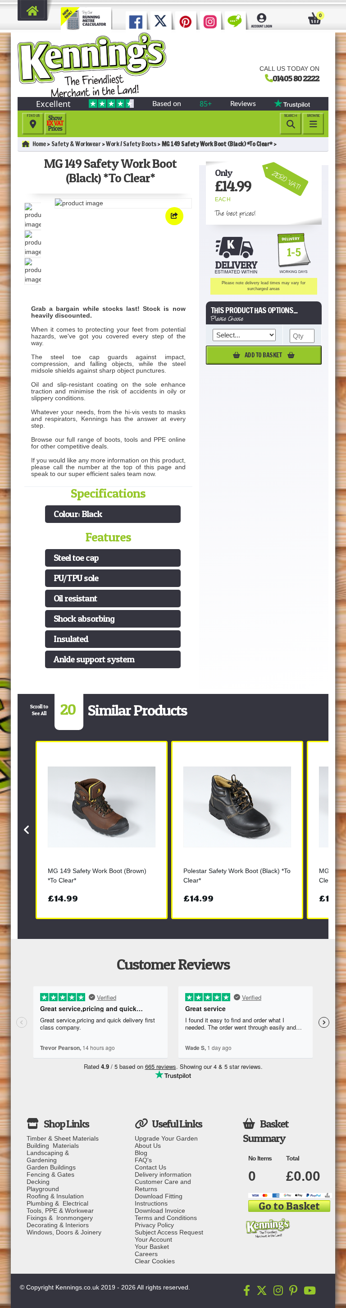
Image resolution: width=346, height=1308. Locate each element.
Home (39, 143)
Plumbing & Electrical (57, 1203)
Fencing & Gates (50, 1174)
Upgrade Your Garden (166, 1138)
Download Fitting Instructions (158, 1199)
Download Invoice (160, 1210)
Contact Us (150, 1167)
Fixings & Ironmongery (60, 1217)
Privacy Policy (154, 1225)
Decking (38, 1181)
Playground (43, 1188)
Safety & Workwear (76, 143)
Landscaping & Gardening (50, 1156)
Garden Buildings (51, 1167)
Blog (141, 1152)
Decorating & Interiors (58, 1225)
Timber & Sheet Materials (63, 1138)
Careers (146, 1253)
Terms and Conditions (166, 1217)
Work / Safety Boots (131, 143)
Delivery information (163, 1174)
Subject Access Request (169, 1232)
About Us (148, 1145)
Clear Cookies (155, 1261)
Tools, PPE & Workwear (60, 1210)
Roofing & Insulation (55, 1196)
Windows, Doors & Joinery (64, 1232)
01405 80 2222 (296, 78)
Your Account (153, 1239)
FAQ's (143, 1160)
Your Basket (152, 1246)
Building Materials (53, 1145)
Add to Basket (264, 355)
